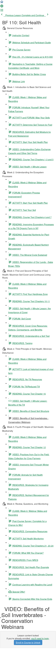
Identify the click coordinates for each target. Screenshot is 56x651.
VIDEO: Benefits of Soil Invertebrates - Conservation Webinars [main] (25, 617)
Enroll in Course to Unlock (28, 642)
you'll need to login (40, 638)
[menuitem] (2, 6)
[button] (2, 2)
